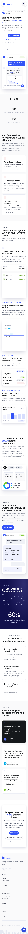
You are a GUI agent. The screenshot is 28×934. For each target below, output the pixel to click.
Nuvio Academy (6, 893)
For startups (5, 885)
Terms (3, 916)
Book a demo (5, 880)
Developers (5, 901)
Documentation (6, 898)
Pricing (4, 878)
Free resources (6, 896)
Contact (4, 903)
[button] (23, 4)
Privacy (4, 911)
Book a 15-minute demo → (14, 40)
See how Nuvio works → (9, 461)
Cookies (4, 914)
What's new (5, 883)
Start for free (8, 527)
